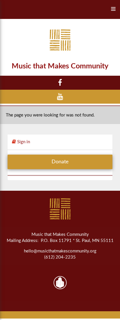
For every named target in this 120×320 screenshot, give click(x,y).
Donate (60, 162)
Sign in (23, 142)
